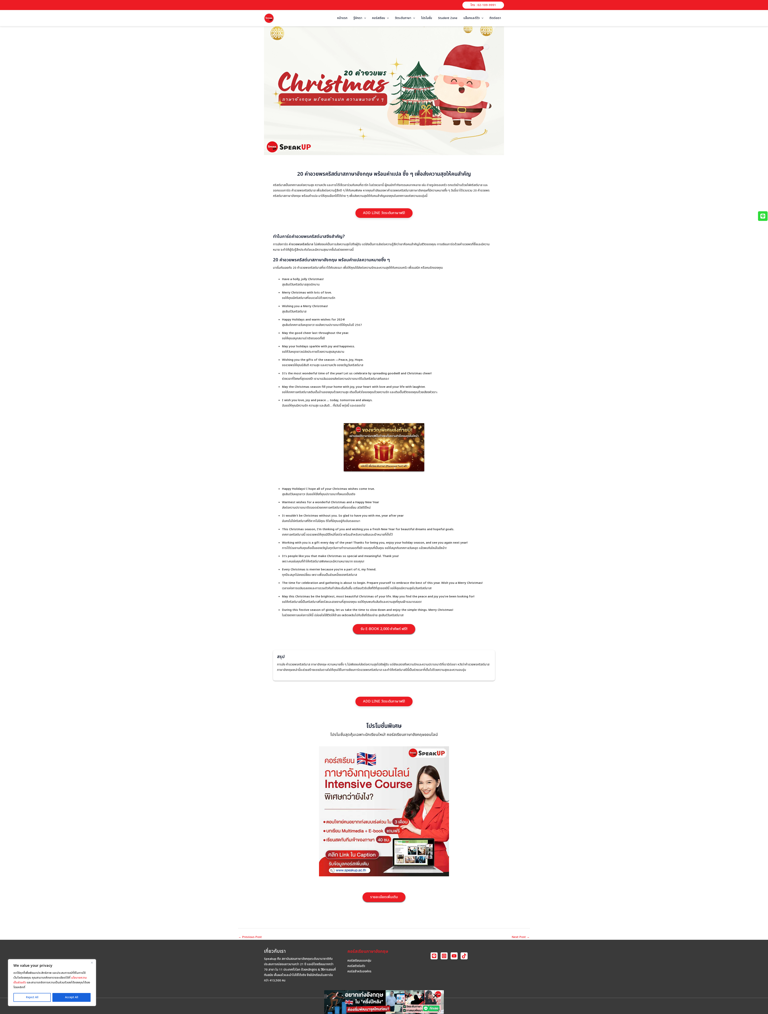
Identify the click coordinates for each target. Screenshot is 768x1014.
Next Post (521, 937)
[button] (483, 5)
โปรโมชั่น (426, 18)
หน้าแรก (342, 18)
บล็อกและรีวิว (471, 18)
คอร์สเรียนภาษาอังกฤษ (367, 951)
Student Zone (447, 18)
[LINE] (434, 955)
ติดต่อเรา (495, 18)
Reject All (32, 997)
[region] (52, 982)
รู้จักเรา (357, 18)
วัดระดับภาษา (403, 18)
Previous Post (250, 937)
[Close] (91, 962)
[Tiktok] (464, 955)
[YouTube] (454, 955)
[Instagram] (444, 955)
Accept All (71, 997)
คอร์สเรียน (378, 18)
